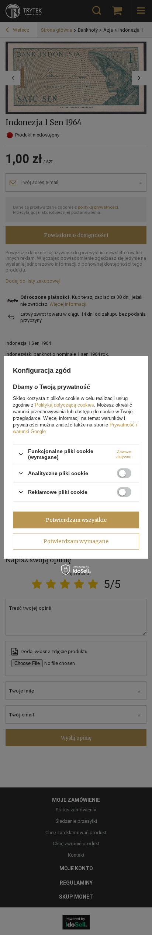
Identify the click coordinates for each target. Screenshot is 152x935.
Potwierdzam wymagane (76, 541)
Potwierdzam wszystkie (76, 520)
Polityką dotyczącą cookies (64, 405)
